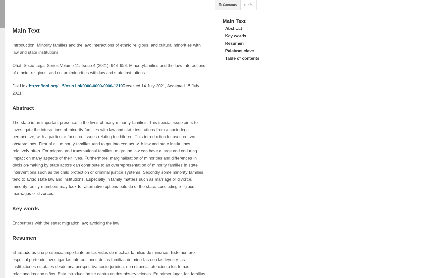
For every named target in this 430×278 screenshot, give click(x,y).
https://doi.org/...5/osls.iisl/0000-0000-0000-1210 (76, 86)
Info (249, 5)
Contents (229, 5)
